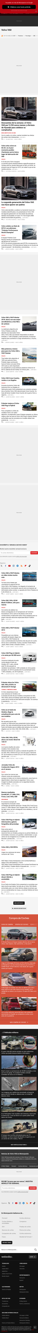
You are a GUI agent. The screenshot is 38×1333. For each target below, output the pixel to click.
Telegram (17, 565)
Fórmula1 (13, 1166)
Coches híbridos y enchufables (7, 1222)
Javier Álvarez (9, 249)
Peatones (20, 35)
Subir (31, 1256)
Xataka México (5, 1315)
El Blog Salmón (23, 1301)
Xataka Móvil (5, 1268)
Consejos (33, 924)
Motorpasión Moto (24, 1292)
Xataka (3, 1266)
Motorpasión (23, 1289)
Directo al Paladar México (8, 1323)
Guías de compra (7, 924)
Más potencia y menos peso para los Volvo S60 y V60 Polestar (10, 351)
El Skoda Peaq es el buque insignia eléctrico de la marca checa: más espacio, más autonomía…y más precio (18, 943)
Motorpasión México (25, 1323)
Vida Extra (22, 1268)
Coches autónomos (25, 1233)
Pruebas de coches (25, 1227)
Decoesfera (5, 1303)
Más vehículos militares (18, 1144)
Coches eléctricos (22, 1166)
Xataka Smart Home (7, 1273)
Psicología (28, 35)
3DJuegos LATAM (24, 1315)
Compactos (23, 1221)
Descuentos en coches (8, 133)
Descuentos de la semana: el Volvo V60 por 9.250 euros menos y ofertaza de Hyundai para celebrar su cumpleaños (18, 126)
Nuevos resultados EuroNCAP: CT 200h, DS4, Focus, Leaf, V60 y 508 (10, 794)
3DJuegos (22, 1266)
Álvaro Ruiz (9, 139)
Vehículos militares (11, 1032)
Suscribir (34, 552)
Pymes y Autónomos (25, 1303)
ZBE (34, 35)
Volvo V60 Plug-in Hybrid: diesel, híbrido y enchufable (10, 877)
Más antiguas (19, 903)
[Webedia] (6, 1258)
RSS (21, 565)
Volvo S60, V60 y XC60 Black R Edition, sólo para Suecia (10, 602)
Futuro (4, 1237)
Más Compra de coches (18, 1022)
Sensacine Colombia (25, 1320)
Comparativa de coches (9, 1233)
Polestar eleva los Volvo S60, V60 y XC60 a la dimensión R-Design (10, 684)
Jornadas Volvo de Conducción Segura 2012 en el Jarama (10, 767)
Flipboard (25, 565)
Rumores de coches (8, 1230)
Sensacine (22, 1277)
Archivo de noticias (20, 908)
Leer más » (22, 137)
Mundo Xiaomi (5, 1276)
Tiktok (29, 565)
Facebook (5, 565)
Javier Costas (10, 673)
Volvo (3, 159)
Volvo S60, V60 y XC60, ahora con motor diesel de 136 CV (10, 740)
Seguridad (4, 799)
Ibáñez (8, 786)
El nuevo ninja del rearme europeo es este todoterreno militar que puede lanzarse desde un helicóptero (17, 1052)
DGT (14, 35)
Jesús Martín (10, 371)
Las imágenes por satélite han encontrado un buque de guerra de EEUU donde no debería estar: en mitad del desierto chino (17, 1094)
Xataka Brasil (5, 1318)
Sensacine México (24, 1318)
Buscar (35, 1249)
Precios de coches (25, 1230)
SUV (3, 1227)
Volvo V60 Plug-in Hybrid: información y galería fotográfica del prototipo (10, 822)
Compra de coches (19, 918)
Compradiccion (5, 1306)
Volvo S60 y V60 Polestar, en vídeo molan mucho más (10, 575)
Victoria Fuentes (11, 171)
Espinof (21, 1280)
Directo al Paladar (6, 1289)
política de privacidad (21, 556)
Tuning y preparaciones (9, 689)
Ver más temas (6, 1242)
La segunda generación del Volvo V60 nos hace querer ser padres (17, 203)
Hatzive (8, 731)
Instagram (13, 565)
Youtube (9, 565)
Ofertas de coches (21, 924)
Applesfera (4, 1271)
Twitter (1, 565)
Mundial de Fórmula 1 (26, 1237)
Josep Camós (10, 594)
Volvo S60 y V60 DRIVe (9, 847)
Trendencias (5, 1301)
